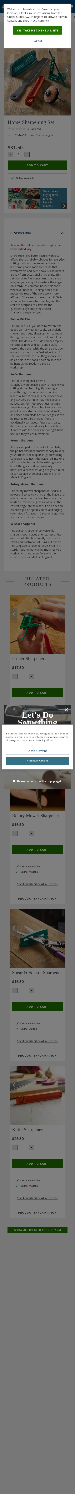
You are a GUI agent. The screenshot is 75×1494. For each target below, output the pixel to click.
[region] (37, 747)
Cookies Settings (37, 750)
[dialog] (37, 26)
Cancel (37, 40)
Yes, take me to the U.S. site (37, 30)
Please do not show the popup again (39, 781)
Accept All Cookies (37, 760)
